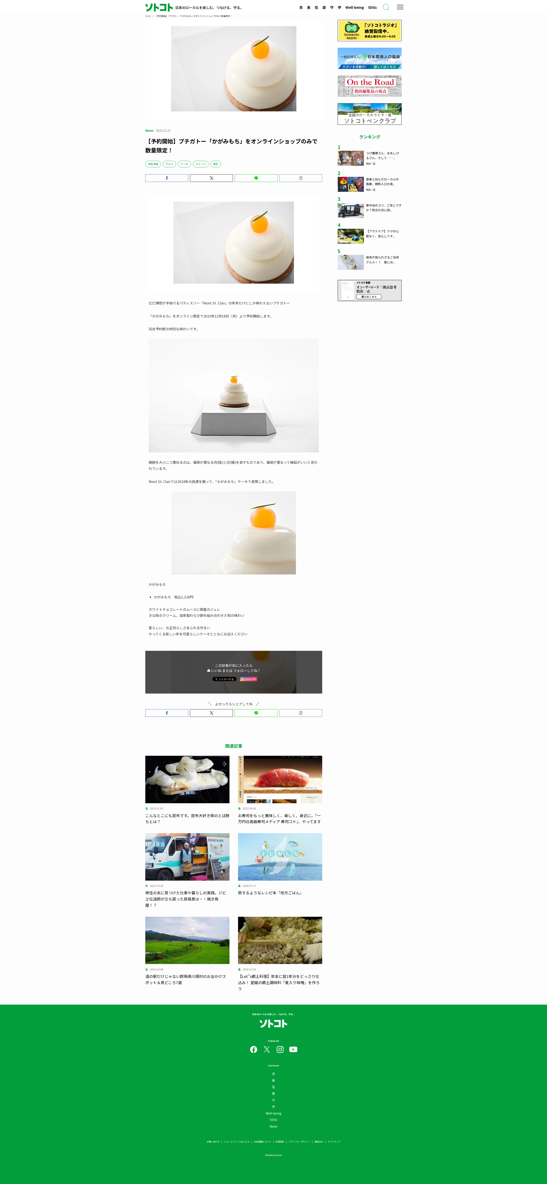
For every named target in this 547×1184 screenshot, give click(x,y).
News (273, 1126)
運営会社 (319, 1141)
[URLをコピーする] (300, 178)
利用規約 (280, 1141)
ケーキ (184, 164)
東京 (215, 164)
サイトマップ (334, 1141)
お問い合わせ (213, 1141)
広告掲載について (262, 1141)
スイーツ (201, 164)
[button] (166, 178)
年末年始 (153, 164)
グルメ (169, 164)
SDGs (372, 7)
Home (148, 16)
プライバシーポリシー (299, 1141)
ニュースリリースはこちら (237, 1141)
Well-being (355, 7)
